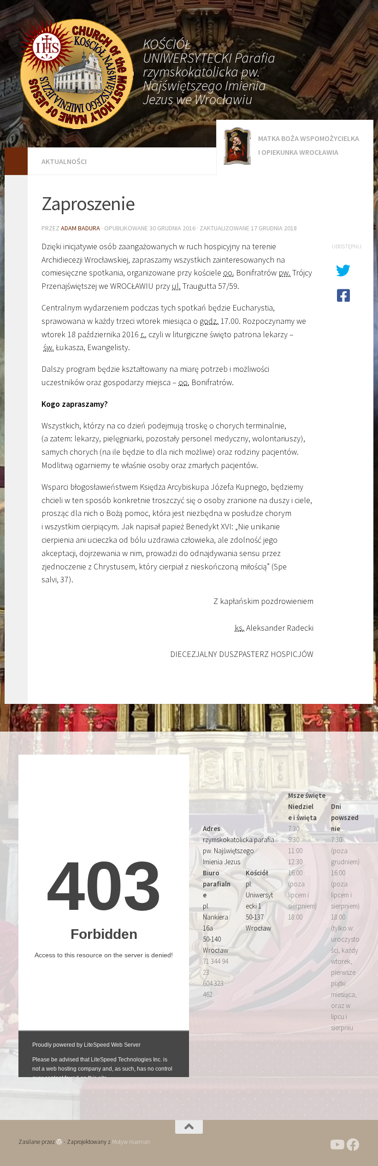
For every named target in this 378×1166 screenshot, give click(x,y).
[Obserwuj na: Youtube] (336, 1144)
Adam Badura (80, 228)
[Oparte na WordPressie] (59, 1142)
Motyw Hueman (131, 1142)
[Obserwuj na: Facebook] (353, 1144)
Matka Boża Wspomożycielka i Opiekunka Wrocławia (308, 145)
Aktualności (64, 161)
